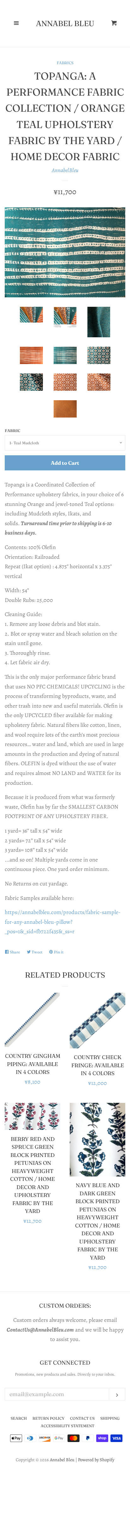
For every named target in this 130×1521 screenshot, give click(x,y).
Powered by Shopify (96, 1459)
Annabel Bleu (65, 23)
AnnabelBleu (65, 170)
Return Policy (48, 1418)
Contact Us (82, 1418)
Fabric (13, 430)
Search (19, 1418)
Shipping (110, 1418)
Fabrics (65, 62)
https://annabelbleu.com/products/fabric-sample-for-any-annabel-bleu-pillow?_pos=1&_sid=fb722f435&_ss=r (63, 921)
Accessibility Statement (67, 1425)
